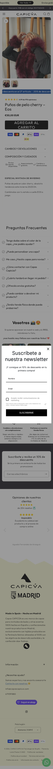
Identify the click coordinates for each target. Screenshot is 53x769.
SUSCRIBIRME (26, 412)
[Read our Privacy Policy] (45, 404)
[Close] (48, 349)
